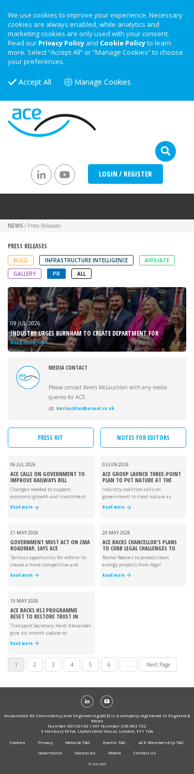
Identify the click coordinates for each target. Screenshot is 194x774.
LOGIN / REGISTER (125, 174)
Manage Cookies (102, 82)
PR (56, 273)
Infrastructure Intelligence (86, 260)
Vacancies (85, 752)
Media (114, 752)
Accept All (35, 82)
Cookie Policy (122, 43)
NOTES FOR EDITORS (143, 437)
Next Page (158, 664)
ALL (81, 273)
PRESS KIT (50, 437)
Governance (50, 752)
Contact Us (144, 752)
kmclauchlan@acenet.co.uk (85, 408)
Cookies (17, 742)
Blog (20, 260)
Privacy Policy (61, 43)
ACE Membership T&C (161, 742)
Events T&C (114, 742)
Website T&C (78, 742)
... (128, 664)
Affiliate (157, 260)
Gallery (24, 273)
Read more (22, 507)
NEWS (15, 225)
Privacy (45, 742)
